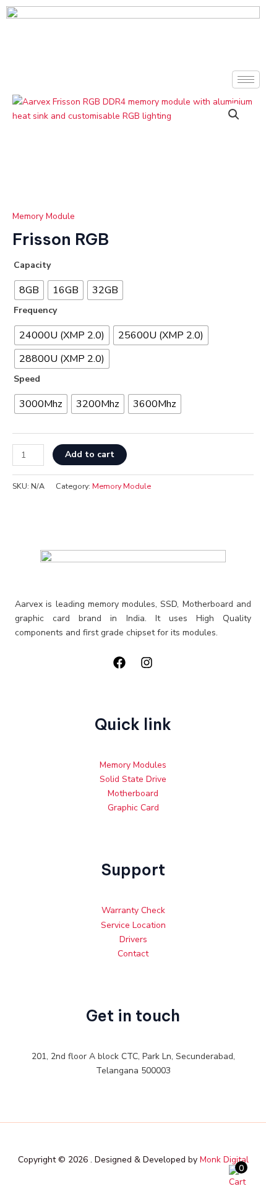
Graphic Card (133, 807)
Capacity (32, 265)
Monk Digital (224, 1160)
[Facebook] (119, 662)
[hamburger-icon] (246, 79)
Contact (133, 953)
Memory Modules (133, 765)
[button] (234, 114)
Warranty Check (133, 910)
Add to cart (89, 454)
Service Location (133, 925)
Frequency (35, 310)
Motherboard (133, 793)
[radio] (29, 290)
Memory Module (43, 216)
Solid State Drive (133, 779)
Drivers (133, 939)
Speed (27, 379)
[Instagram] (146, 662)
